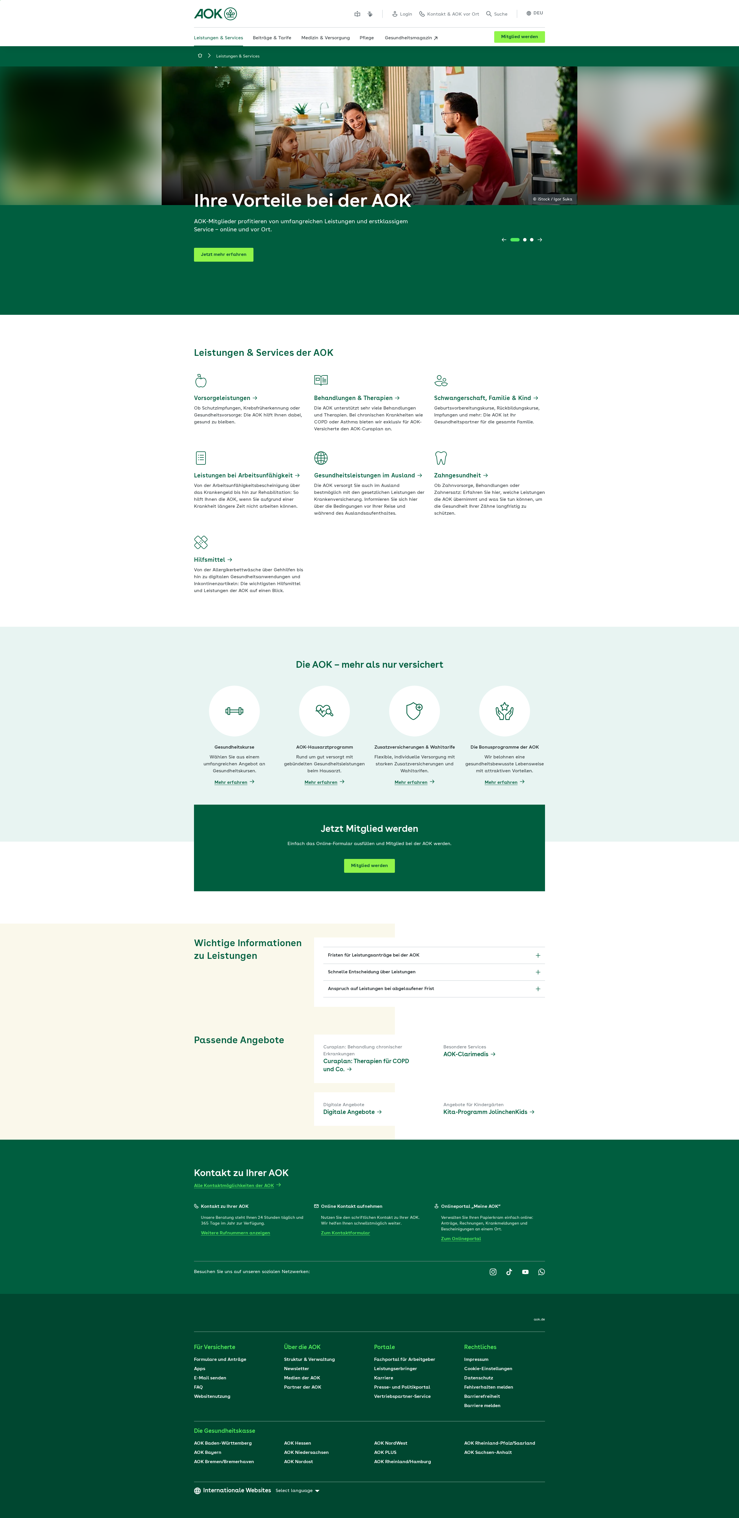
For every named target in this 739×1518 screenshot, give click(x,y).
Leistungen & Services (218, 38)
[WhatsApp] (541, 1271)
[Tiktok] (509, 1271)
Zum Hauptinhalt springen (0, 0)
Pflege (367, 38)
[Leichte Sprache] (357, 14)
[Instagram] (493, 1271)
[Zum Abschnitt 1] (515, 240)
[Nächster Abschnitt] (540, 240)
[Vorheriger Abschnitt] (504, 240)
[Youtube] (525, 1271)
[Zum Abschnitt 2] (525, 240)
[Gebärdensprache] (370, 14)
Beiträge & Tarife (272, 38)
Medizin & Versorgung (325, 38)
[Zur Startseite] (215, 14)
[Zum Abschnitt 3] (532, 240)
